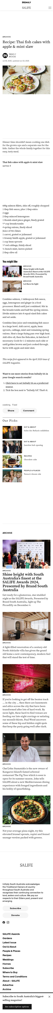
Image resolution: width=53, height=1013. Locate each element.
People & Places (11, 951)
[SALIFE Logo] (26, 8)
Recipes (7, 955)
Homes (7, 963)
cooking (6, 405)
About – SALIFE (11, 980)
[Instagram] (8, 922)
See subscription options (17, 1006)
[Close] (49, 996)
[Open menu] (49, 8)
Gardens (7, 938)
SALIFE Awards (11, 934)
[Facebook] (4, 922)
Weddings (8, 959)
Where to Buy (10, 972)
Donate (15, 915)
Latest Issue (9, 942)
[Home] (26, 2)
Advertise (8, 985)
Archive (7, 989)
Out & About (9, 946)
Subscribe (15, 908)
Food (14, 405)
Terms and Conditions (15, 976)
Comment (28, 411)
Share (11, 411)
